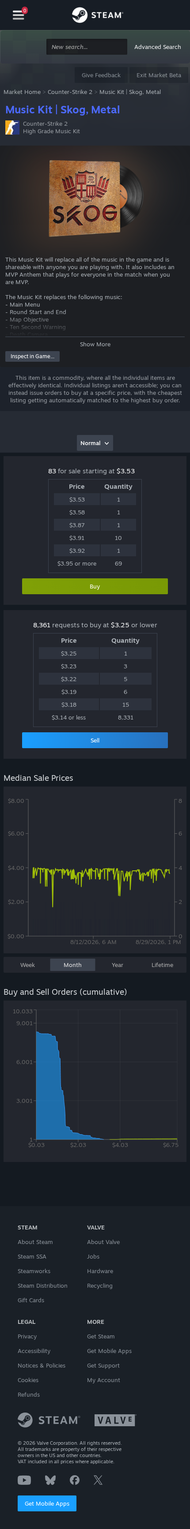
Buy (95, 586)
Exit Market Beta (159, 75)
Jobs (93, 1256)
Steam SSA (32, 1256)
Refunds (29, 1394)
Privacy (27, 1336)
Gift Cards (31, 1300)
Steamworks (34, 1270)
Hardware (100, 1270)
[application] (95, 874)
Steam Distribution (43, 1285)
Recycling (100, 1285)
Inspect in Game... (32, 356)
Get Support (103, 1365)
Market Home (22, 91)
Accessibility (34, 1350)
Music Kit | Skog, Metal (130, 91)
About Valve (103, 1241)
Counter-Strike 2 (70, 91)
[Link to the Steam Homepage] (98, 16)
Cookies (28, 1379)
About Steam (35, 1241)
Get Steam (101, 1336)
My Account (103, 1379)
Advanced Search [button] (157, 46)
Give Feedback (101, 75)
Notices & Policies (41, 1365)
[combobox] (87, 47)
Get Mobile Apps (47, 1503)
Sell (95, 740)
